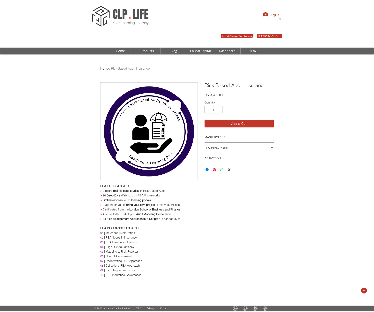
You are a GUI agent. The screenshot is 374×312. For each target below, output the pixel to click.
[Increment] (219, 120)
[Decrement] (207, 120)
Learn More (219, 105)
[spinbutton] (213, 120)
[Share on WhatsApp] (222, 180)
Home (104, 68)
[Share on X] (229, 180)
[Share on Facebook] (207, 180)
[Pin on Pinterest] (214, 180)
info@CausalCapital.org (237, 36)
